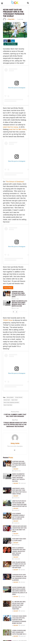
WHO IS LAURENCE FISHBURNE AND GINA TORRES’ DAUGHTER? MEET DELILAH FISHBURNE (18, 551)
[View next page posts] (16, 311)
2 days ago (23, 636)
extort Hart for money (10, 127)
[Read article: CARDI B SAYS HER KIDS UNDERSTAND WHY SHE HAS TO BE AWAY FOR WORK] (7, 528)
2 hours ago (16, 497)
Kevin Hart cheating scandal (11, 402)
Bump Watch (10, 397)
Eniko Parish (18, 397)
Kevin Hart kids (8, 405)
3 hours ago (16, 510)
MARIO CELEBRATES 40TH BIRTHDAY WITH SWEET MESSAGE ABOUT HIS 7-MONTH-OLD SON (19, 303)
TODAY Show (7, 320)
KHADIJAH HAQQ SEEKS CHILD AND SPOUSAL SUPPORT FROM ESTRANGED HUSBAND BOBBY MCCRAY (19, 619)
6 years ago (20, 19)
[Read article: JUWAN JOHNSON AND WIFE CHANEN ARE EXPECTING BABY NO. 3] (7, 632)
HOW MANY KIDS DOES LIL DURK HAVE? (19, 539)
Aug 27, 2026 (16, 298)
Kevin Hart (14, 400)
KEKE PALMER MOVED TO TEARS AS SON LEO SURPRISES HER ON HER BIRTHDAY (19, 564)
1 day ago (22, 569)
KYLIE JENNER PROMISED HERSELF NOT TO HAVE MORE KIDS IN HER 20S (18, 516)
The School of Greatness (15, 181)
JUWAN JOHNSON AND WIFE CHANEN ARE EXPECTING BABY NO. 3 (19, 632)
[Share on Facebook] (5, 41)
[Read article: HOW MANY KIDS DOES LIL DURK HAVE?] (7, 541)
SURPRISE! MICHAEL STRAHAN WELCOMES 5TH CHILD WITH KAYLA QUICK (19, 294)
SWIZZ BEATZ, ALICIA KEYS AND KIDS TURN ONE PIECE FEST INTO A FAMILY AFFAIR (19, 491)
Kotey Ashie (11, 19)
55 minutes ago (17, 470)
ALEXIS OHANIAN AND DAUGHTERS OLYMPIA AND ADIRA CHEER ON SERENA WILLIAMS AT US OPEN (19, 590)
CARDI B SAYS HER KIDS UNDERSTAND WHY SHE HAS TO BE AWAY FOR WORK (19, 528)
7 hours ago (16, 523)
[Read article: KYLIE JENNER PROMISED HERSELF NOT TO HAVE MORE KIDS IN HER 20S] (7, 516)
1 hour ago (23, 483)
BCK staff (16, 469)
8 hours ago (16, 544)
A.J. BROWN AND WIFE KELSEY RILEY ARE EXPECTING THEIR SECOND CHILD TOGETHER (18, 605)
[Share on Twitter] (9, 41)
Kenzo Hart (7, 400)
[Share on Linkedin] (13, 41)
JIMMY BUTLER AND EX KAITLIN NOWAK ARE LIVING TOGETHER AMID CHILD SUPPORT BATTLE (19, 503)
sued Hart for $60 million (17, 129)
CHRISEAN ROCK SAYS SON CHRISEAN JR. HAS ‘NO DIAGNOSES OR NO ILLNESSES (19, 577)
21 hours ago (16, 559)
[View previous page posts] (13, 311)
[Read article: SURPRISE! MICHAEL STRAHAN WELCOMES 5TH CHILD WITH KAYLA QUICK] (6, 293)
